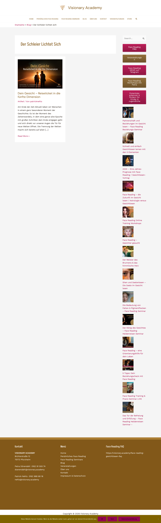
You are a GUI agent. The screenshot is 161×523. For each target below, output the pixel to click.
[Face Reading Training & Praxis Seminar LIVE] (128, 387)
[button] (136, 19)
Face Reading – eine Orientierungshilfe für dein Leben (133, 353)
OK (102, 519)
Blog (62, 463)
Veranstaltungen (68, 466)
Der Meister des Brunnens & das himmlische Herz (131, 263)
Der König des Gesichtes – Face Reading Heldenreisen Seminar (134, 331)
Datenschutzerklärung (129, 519)
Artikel (21, 101)
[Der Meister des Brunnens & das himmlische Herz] (128, 251)
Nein (112, 519)
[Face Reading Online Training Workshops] (128, 211)
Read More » (23, 136)
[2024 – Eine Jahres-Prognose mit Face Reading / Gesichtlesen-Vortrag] (128, 160)
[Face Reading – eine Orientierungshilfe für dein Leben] (128, 342)
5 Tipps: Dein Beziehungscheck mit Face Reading (133, 376)
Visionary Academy (85, 7)
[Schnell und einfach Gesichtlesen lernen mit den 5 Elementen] (128, 137)
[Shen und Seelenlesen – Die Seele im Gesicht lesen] (128, 274)
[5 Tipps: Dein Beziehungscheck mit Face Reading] (128, 364)
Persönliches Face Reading (73, 456)
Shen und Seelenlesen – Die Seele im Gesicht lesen (134, 285)
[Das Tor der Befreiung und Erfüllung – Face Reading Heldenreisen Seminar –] (128, 407)
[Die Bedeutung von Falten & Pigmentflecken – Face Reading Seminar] (128, 296)
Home (63, 453)
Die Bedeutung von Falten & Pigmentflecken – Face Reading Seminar (134, 308)
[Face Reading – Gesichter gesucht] (128, 231)
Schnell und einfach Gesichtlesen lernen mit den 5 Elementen (134, 149)
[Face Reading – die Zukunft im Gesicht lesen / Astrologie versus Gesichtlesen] (128, 186)
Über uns (64, 469)
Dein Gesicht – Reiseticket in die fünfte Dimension (39, 95)
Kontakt (64, 472)
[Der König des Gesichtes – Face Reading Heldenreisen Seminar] (128, 319)
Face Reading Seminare (71, 459)
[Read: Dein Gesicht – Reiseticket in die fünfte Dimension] (40, 74)
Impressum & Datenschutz (73, 476)
